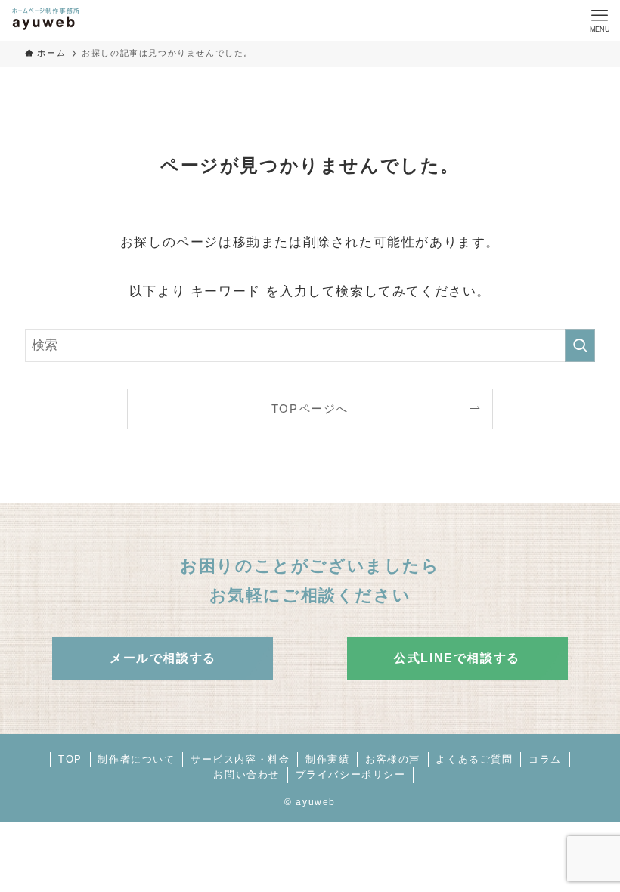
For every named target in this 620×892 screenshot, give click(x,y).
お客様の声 (392, 759)
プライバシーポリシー (351, 774)
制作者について (136, 759)
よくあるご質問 (474, 759)
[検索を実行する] (580, 345)
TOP (70, 759)
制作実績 (327, 759)
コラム (545, 759)
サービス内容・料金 (240, 759)
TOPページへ (310, 408)
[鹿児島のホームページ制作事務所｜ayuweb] (45, 20)
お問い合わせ (246, 774)
